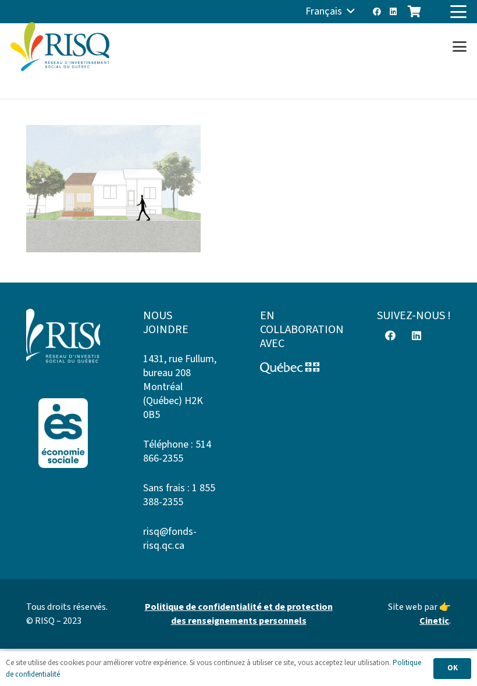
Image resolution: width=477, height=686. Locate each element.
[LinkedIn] (393, 11)
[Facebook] (377, 11)
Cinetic (434, 620)
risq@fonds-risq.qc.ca (170, 538)
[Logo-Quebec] (297, 368)
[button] (330, 11)
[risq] (59, 47)
